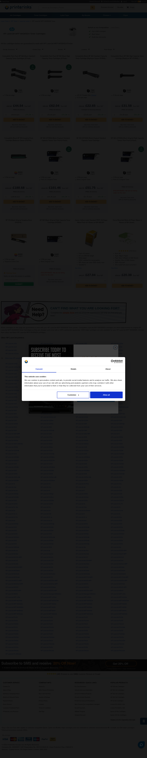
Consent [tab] (39, 369)
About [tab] (107, 369)
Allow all (106, 395)
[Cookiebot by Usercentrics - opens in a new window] (113, 361)
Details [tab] (73, 369)
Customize (72, 395)
